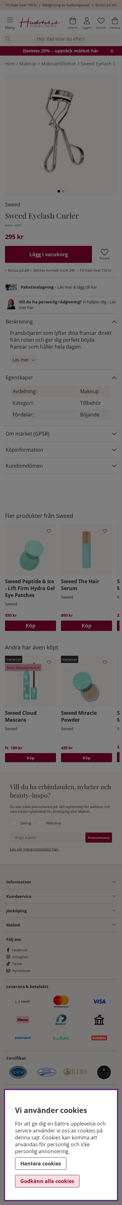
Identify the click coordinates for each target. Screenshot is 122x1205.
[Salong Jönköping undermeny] (71, 911)
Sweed (12, 204)
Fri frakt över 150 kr (21, 5)
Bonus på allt (106, 5)
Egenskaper (19, 377)
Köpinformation (24, 449)
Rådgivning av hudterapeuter (66, 5)
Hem (10, 64)
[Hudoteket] (40, 23)
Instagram (20, 956)
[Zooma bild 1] (61, 130)
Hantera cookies (40, 1163)
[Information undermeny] (73, 882)
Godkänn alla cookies (47, 1181)
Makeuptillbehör (58, 64)
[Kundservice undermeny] (74, 896)
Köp (30, 758)
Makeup (27, 64)
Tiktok (17, 963)
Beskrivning (19, 321)
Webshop (53, 823)
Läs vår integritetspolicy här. (34, 849)
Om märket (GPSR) (27, 433)
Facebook (20, 949)
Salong (25, 823)
